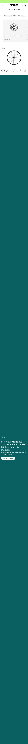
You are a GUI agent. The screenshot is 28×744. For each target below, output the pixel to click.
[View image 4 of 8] (16, 70)
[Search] (22, 5)
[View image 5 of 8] (20, 70)
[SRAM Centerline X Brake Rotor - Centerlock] (14, 27)
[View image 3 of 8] (12, 70)
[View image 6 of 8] (25, 70)
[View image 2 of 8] (7, 70)
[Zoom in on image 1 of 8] (14, 57)
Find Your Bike (17, 9)
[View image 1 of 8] (3, 70)
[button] (26, 9)
